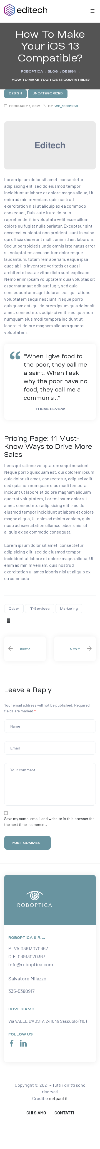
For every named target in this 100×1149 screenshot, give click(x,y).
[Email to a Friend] (40, 620)
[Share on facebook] (8, 620)
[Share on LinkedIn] (20, 620)
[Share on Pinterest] (35, 620)
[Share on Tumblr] (25, 620)
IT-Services (39, 608)
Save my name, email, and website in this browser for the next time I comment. (49, 821)
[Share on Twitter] (15, 620)
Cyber (14, 608)
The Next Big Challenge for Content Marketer (75, 649)
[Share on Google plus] (30, 620)
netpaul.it (58, 1098)
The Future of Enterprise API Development (25, 649)
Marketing (69, 608)
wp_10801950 (66, 106)
